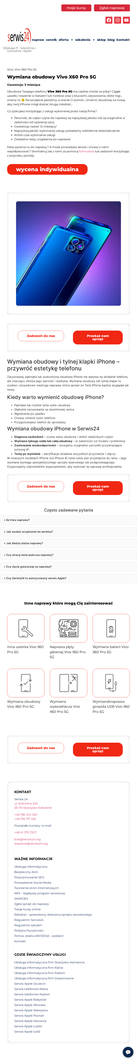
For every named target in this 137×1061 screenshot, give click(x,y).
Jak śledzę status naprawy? (24, 543)
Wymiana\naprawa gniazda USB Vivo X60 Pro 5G (111, 707)
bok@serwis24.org (27, 839)
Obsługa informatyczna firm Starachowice (44, 978)
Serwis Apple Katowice (30, 1021)
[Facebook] (108, 20)
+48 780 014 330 (25, 814)
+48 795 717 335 (25, 819)
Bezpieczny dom (26, 872)
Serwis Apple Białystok (30, 999)
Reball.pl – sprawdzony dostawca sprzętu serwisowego (53, 914)
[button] (98, 337)
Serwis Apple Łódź (27, 1031)
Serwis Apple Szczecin (30, 983)
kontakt (123, 40)
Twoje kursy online (27, 909)
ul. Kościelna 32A (26, 803)
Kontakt (20, 941)
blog (111, 40)
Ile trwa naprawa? (18, 520)
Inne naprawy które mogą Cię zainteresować (68, 603)
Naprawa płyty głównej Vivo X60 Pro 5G (68, 652)
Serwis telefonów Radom (32, 994)
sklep (101, 40)
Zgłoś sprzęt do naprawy (31, 904)
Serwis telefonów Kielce (31, 989)
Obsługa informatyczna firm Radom (39, 973)
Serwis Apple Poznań (29, 1015)
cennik (51, 40)
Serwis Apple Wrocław (30, 1005)
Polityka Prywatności (29, 930)
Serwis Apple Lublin (28, 1026)
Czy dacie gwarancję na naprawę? (29, 566)
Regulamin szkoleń (28, 925)
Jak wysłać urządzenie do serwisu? (29, 531)
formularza (86, 151)
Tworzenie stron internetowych (36, 888)
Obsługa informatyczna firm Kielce (38, 967)
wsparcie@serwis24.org (31, 843)
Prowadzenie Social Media (32, 882)
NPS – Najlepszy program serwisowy (39, 893)
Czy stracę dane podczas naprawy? (29, 555)
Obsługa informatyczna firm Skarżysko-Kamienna (49, 962)
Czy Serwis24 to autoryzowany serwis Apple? (36, 578)
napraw (38, 40)
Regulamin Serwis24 (29, 920)
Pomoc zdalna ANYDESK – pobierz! (39, 936)
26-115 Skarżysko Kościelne (33, 807)
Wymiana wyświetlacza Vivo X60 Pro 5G (65, 707)
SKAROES (21, 898)
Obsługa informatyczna (30, 866)
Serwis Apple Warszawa (31, 1010)
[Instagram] (117, 20)
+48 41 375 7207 (25, 832)
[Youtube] (126, 20)
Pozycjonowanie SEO (29, 877)
